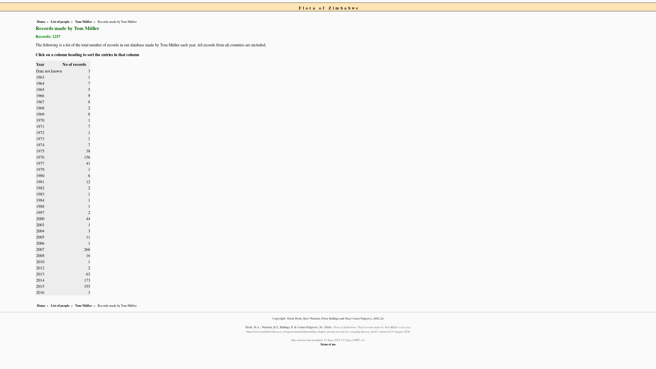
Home (41, 21)
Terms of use (328, 344)
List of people (60, 21)
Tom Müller (83, 21)
